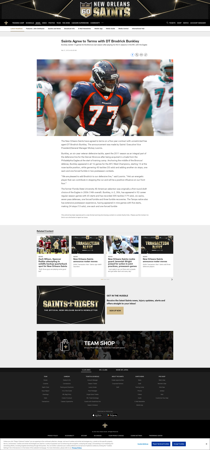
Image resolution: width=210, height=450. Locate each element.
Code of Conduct (67, 398)
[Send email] (141, 56)
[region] (105, 444)
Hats (162, 394)
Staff (117, 387)
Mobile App (139, 405)
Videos (140, 394)
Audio (139, 398)
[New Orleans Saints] (105, 425)
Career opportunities (118, 380)
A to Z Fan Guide (67, 390)
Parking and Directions (67, 387)
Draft (139, 383)
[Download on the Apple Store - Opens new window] (97, 415)
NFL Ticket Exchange (93, 398)
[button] (102, 279)
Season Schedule (93, 405)
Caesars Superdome (67, 401)
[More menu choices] (102, 23)
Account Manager (92, 380)
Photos (140, 390)
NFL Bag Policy (66, 394)
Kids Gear (162, 387)
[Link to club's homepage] (6, 22)
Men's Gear (162, 380)
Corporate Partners (117, 383)
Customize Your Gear (162, 398)
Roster (45, 380)
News (139, 380)
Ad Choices (98, 435)
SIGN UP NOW (115, 311)
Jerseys (162, 390)
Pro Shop (162, 376)
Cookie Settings (136, 435)
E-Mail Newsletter (140, 401)
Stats (45, 398)
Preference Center (155, 435)
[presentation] (172, 280)
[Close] (206, 443)
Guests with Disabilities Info (92, 401)
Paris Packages (92, 390)
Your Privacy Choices (116, 435)
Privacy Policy (53, 435)
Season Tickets (92, 383)
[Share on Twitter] (137, 56)
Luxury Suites (93, 387)
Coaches (45, 383)
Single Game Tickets (93, 394)
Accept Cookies (179, 444)
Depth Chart (45, 387)
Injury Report (45, 390)
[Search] (167, 22)
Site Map (84, 435)
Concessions (67, 383)
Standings (46, 394)
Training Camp (139, 387)
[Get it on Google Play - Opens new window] (112, 416)
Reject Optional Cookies (161, 444)
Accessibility (69, 435)
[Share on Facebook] (132, 56)
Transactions (45, 401)
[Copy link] (145, 55)
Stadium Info (67, 380)
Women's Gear (162, 383)
